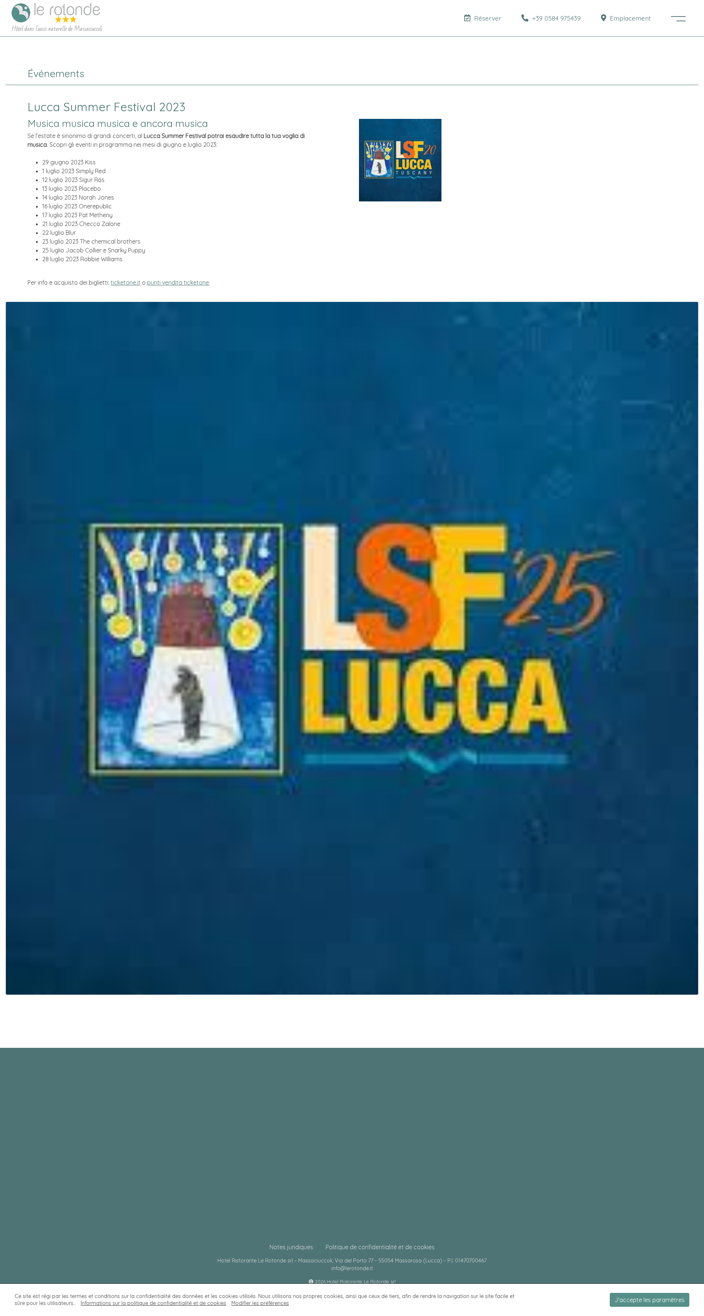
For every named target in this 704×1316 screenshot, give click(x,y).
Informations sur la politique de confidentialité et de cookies (153, 1303)
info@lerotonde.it (352, 1268)
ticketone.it (125, 282)
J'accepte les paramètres (650, 1300)
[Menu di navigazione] (678, 18)
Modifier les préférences (260, 1303)
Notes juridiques (291, 1247)
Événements (55, 73)
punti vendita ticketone (178, 282)
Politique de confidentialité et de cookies (380, 1247)
